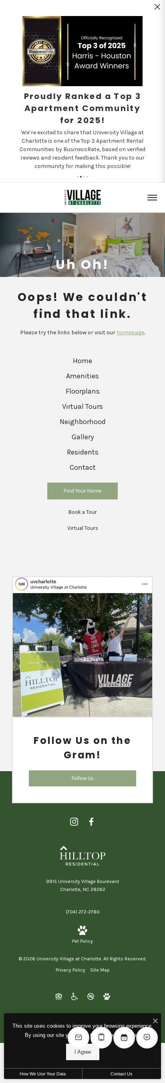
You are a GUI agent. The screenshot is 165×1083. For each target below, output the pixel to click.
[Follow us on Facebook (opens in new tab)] (91, 821)
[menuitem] (83, 361)
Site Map (100, 970)
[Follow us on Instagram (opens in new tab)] (74, 821)
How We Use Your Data (43, 1073)
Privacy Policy (70, 970)
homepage (130, 332)
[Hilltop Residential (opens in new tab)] (82, 855)
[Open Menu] (152, 197)
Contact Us (122, 1073)
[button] (77, 177)
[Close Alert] (157, 9)
